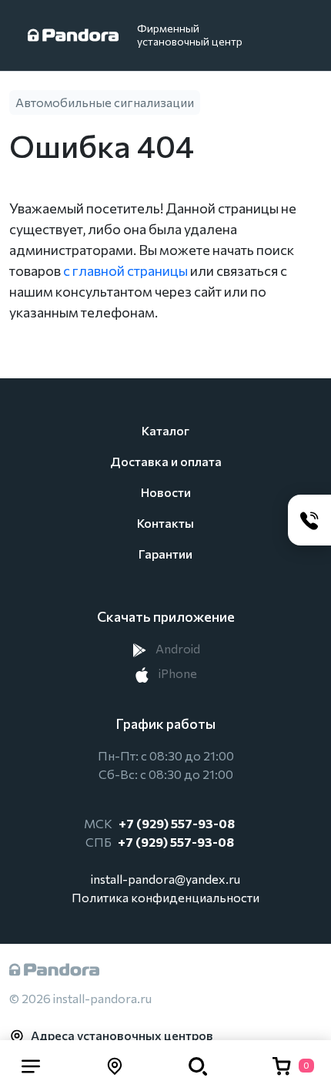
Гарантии (165, 553)
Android (176, 648)
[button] (30, 1065)
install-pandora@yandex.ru (165, 878)
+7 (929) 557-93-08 (177, 823)
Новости (166, 492)
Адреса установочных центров (122, 1035)
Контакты (165, 522)
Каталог (165, 430)
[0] (281, 1065)
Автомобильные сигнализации (104, 102)
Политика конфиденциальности (165, 897)
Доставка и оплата (166, 461)
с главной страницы (125, 270)
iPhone (176, 673)
